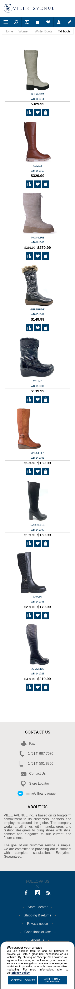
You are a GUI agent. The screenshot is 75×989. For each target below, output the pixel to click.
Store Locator (39, 783)
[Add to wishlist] (37, 112)
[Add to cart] (45, 112)
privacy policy (20, 972)
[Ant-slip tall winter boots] (37, 142)
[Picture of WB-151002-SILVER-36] (37, 285)
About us (37, 940)
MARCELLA (37, 455)
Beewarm (37, 96)
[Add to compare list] (29, 112)
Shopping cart (37, 22)
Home (9, 31)
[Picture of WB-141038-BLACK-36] (37, 573)
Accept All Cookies (22, 980)
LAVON (37, 599)
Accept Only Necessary (52, 980)
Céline (37, 384)
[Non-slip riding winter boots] (37, 70)
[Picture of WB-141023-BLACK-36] (37, 645)
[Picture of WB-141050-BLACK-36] (37, 501)
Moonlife (37, 240)
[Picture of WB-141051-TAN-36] (37, 429)
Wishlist (48, 22)
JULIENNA (37, 671)
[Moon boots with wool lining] (37, 214)
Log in (59, 22)
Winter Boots (43, 31)
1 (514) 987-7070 (40, 753)
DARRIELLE (37, 527)
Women (24, 31)
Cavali (37, 168)
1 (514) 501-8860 (40, 763)
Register (69, 22)
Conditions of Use (37, 932)
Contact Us (37, 773)
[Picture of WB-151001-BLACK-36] (37, 357)
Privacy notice (37, 923)
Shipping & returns (37, 915)
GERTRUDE (37, 312)
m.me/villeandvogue (41, 793)
